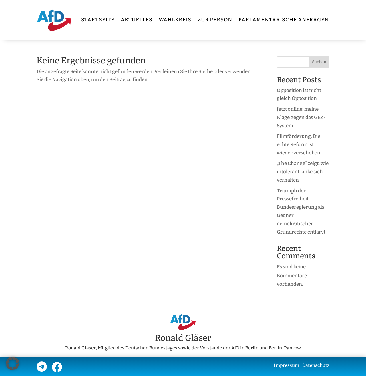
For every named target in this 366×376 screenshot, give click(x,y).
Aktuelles (136, 20)
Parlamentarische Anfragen (283, 20)
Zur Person (215, 20)
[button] (12, 363)
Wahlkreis (175, 20)
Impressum (286, 365)
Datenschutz (315, 365)
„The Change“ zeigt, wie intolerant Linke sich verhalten (303, 171)
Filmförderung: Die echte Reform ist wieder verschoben (298, 144)
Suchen (319, 61)
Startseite (97, 20)
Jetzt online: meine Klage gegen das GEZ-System (301, 117)
